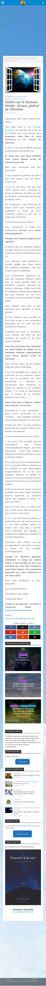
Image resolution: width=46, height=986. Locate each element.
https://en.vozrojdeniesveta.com (20, 618)
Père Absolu (17, 809)
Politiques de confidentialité (22, 983)
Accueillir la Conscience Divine (21, 979)
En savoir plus (22, 762)
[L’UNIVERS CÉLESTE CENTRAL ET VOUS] (9, 776)
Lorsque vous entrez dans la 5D (24, 802)
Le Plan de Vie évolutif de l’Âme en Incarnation (23, 685)
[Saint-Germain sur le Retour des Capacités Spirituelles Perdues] (9, 792)
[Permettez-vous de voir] (9, 784)
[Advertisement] (23, 31)
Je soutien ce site (22, 834)
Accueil (7, 58)
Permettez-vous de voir (21, 784)
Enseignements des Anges (28, 706)
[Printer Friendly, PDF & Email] (23, 623)
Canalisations (9, 96)
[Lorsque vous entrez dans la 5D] (9, 802)
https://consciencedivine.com (18, 610)
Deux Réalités (26, 808)
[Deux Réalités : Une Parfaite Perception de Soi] (9, 810)
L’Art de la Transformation (23, 659)
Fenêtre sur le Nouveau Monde (15, 99)
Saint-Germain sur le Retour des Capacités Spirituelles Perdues (24, 793)
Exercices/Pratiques (20, 96)
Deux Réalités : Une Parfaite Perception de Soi (26, 813)
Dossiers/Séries (35, 808)
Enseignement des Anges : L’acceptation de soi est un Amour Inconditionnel (23, 711)
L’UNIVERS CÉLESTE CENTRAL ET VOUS (26, 775)
